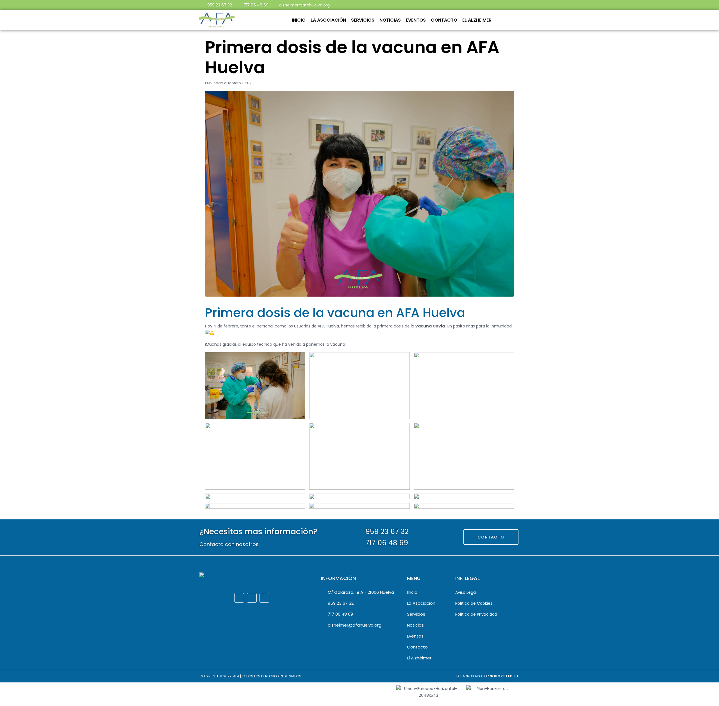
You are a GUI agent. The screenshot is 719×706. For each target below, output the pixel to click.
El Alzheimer (477, 20)
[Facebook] (461, 5)
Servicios (362, 20)
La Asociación (328, 20)
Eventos (416, 20)
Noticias (390, 20)
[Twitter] (471, 5)
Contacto (444, 20)
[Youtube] (481, 5)
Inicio (299, 20)
